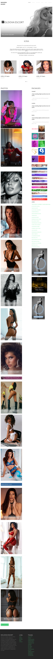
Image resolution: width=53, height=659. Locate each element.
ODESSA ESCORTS (35, 217)
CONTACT (50, 2)
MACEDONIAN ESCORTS (36, 213)
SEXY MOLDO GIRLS (35, 241)
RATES (42, 2)
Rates (20, 640)
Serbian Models (31, 651)
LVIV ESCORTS (34, 230)
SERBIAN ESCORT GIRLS (36, 219)
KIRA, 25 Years (5, 76)
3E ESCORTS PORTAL (36, 206)
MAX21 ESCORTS (35, 208)
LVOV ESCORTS (30, 655)
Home (29, 2)
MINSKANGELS (30, 654)
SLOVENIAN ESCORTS (36, 235)
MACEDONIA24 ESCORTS (36, 239)
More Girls (5, 624)
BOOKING (38, 2)
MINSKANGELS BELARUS (36, 232)
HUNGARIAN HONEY (36, 226)
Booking (21, 639)
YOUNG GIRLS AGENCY (36, 224)
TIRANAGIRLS (34, 215)
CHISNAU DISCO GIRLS (36, 228)
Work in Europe (31, 639)
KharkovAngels (31, 640)
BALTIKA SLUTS (34, 237)
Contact (21, 641)
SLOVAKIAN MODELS (36, 246)
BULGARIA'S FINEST (35, 221)
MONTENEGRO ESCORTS (36, 222)
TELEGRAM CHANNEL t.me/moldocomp (41, 204)
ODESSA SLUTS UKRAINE (36, 243)
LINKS (46, 2)
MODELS (33, 2)
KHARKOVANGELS (35, 211)
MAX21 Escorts (31, 641)
